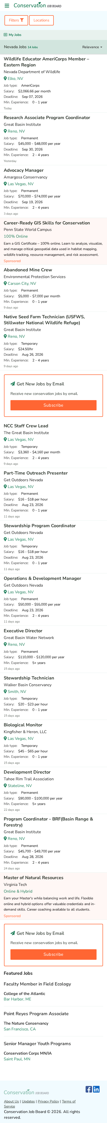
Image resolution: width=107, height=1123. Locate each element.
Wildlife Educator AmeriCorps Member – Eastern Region (46, 62)
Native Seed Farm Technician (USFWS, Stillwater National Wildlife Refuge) (44, 320)
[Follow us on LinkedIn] (96, 1090)
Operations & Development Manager (42, 578)
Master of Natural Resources (33, 878)
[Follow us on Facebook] (89, 1090)
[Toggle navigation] (7, 5)
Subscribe (53, 405)
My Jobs (15, 34)
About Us (11, 1101)
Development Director (27, 772)
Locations (41, 20)
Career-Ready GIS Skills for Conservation (47, 223)
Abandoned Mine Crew (28, 270)
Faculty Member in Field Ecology (37, 984)
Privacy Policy (48, 1101)
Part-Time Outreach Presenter (36, 473)
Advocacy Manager (24, 170)
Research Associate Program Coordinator (47, 118)
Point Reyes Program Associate (36, 1014)
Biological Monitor (23, 725)
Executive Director (23, 631)
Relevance (91, 47)
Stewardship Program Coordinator (40, 526)
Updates (28, 1101)
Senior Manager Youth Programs (37, 1044)
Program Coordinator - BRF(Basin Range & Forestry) (48, 822)
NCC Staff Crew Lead (26, 426)
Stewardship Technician (29, 678)
